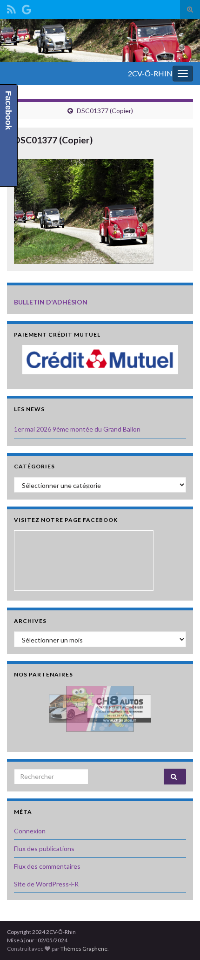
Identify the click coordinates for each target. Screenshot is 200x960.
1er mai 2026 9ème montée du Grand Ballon (77, 429)
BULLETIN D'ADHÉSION (50, 302)
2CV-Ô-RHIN (150, 73)
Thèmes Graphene (83, 948)
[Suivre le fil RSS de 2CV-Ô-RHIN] (11, 7)
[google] (27, 7)
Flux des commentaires (47, 866)
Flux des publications (44, 848)
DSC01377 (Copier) (105, 111)
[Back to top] (179, 939)
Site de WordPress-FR (46, 884)
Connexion (30, 831)
